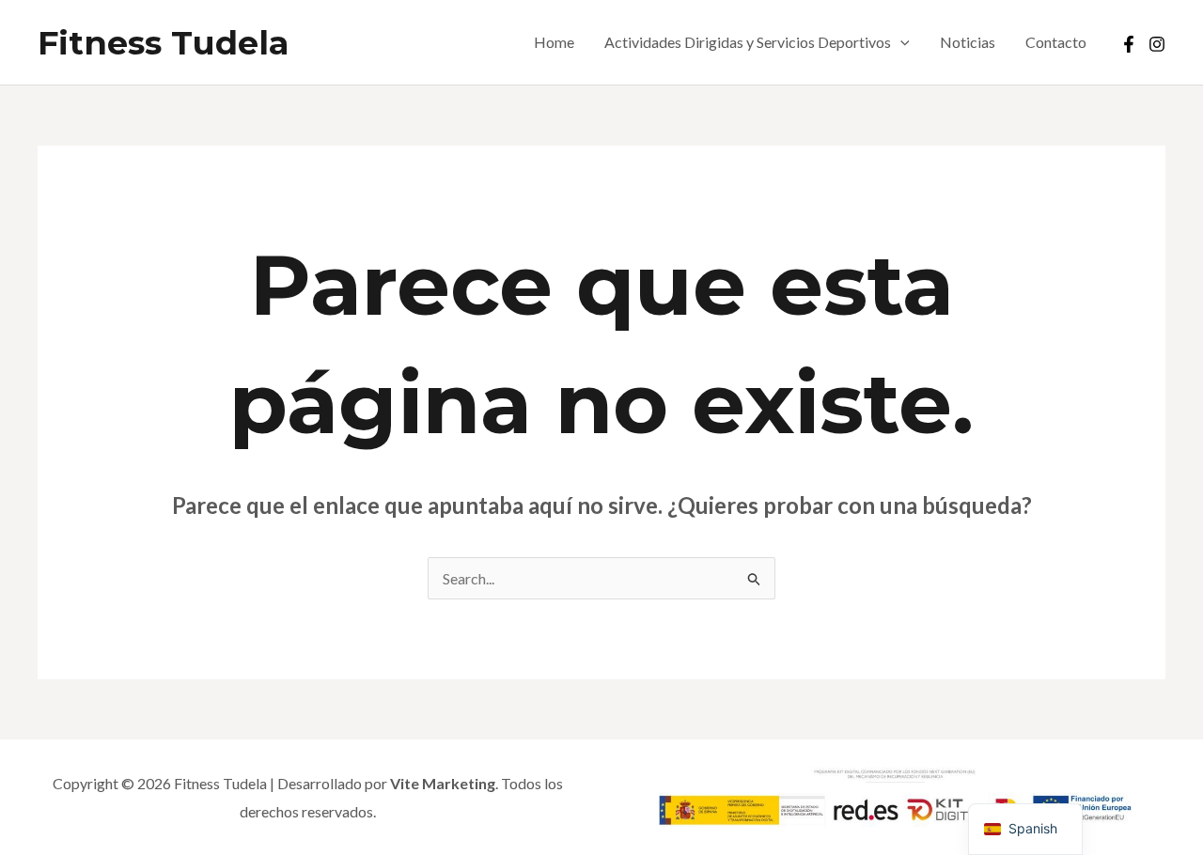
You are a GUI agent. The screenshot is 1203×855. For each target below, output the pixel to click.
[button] (900, 42)
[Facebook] (1128, 44)
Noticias (967, 42)
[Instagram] (1156, 44)
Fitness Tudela (163, 43)
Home (554, 42)
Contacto (1055, 42)
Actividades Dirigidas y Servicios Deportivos (747, 42)
